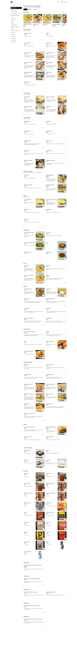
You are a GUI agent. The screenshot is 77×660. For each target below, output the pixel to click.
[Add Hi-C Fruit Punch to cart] (65, 509)
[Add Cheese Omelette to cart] (43, 128)
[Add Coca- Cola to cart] (65, 529)
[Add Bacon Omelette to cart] (65, 137)
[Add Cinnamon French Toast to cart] (43, 69)
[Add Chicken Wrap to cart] (50, 22)
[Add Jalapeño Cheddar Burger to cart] (65, 305)
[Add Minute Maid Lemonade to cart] (65, 519)
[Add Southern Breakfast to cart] (65, 69)
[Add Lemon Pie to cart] (65, 457)
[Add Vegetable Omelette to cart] (43, 147)
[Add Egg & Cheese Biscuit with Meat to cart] (65, 206)
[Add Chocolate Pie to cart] (43, 466)
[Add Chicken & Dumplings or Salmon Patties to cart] (43, 598)
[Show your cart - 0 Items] (66, 2)
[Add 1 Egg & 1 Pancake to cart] (43, 49)
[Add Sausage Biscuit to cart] (65, 216)
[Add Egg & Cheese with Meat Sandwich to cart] (60, 22)
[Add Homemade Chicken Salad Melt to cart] (43, 338)
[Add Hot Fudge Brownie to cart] (43, 457)
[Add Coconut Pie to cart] (65, 466)
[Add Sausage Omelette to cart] (43, 137)
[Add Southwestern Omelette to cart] (43, 167)
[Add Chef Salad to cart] (65, 239)
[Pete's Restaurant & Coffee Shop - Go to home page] (11, 2)
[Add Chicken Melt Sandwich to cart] (65, 381)
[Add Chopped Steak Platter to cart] (65, 443)
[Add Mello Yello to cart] (43, 538)
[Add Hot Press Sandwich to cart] (65, 371)
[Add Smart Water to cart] (43, 480)
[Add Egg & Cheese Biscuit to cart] (43, 206)
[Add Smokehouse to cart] (65, 315)
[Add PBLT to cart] (43, 348)
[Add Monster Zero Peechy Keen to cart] (65, 499)
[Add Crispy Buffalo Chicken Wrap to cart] (31, 22)
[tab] (25, 9)
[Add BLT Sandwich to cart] (43, 181)
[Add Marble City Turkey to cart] (65, 410)
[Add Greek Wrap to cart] (65, 272)
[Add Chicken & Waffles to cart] (43, 88)
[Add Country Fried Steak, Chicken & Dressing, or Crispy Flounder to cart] (43, 571)
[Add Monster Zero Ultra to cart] (43, 509)
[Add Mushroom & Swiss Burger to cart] (43, 325)
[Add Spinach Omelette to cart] (65, 147)
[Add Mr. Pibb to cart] (43, 519)
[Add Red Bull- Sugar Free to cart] (43, 558)
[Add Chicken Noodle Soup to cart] (43, 259)
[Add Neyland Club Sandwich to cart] (43, 391)
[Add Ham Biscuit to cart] (43, 225)
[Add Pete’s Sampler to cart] (65, 113)
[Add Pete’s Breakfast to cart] (43, 103)
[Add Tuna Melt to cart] (65, 338)
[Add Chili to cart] (65, 249)
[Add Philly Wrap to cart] (65, 282)
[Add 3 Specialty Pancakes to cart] (43, 59)
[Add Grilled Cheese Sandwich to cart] (43, 358)
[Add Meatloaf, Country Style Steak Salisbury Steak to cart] (43, 585)
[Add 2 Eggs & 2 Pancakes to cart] (43, 40)
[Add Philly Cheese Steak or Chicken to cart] (43, 420)
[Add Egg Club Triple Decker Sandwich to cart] (65, 181)
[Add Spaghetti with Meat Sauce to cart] (65, 598)
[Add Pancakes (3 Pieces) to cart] (65, 49)
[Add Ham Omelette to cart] (65, 128)
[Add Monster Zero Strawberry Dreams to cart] (65, 490)
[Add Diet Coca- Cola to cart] (43, 529)
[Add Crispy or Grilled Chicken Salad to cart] (43, 249)
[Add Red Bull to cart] (65, 548)
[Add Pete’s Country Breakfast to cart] (65, 103)
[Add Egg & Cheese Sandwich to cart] (43, 191)
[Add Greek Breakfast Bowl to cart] (43, 79)
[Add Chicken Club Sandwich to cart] (65, 391)
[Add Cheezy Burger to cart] (65, 295)
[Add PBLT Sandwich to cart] (43, 371)
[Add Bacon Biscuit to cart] (43, 216)
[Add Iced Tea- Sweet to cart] (65, 480)
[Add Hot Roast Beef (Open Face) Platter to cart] (65, 433)
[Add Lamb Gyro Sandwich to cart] (65, 400)
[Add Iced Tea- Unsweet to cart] (43, 490)
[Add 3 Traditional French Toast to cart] (65, 59)
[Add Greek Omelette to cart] (43, 157)
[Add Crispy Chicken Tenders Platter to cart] (43, 433)
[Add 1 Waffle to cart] (65, 40)
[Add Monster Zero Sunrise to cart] (43, 499)
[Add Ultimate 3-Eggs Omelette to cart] (65, 167)
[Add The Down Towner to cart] (43, 305)
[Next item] (66, 12)
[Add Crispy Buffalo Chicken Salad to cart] (43, 239)
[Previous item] (63, 12)
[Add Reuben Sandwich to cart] (43, 410)
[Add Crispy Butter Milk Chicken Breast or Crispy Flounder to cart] (43, 625)
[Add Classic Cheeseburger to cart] (43, 295)
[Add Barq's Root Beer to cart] (43, 548)
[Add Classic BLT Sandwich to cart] (65, 348)
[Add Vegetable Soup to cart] (65, 259)
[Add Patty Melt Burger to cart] (65, 325)
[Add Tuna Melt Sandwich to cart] (43, 381)
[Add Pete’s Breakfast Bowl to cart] (43, 113)
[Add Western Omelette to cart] (65, 157)
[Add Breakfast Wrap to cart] (41, 22)
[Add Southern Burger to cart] (43, 315)
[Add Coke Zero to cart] (65, 538)
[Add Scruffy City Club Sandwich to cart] (43, 400)
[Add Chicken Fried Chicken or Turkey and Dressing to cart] (43, 612)
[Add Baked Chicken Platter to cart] (43, 443)
